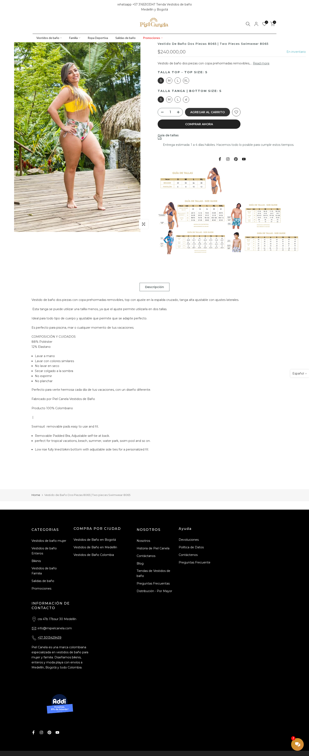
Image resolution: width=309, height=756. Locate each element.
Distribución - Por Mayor (154, 591)
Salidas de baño (125, 38)
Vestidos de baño (47, 38)
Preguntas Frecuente (194, 562)
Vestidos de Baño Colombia (94, 555)
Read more (261, 63)
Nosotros (143, 541)
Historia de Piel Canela (153, 548)
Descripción (154, 287)
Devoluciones (189, 540)
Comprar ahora (199, 124)
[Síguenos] (49, 7)
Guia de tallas (168, 135)
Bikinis (36, 561)
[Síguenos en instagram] (42, 7)
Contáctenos (188, 555)
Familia (73, 38)
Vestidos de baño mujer (49, 541)
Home (36, 495)
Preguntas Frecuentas (153, 583)
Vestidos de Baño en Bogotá (95, 540)
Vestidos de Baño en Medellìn (95, 547)
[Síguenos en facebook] (34, 7)
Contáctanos (146, 556)
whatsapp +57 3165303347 (136, 4)
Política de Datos (191, 547)
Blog (140, 563)
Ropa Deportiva (98, 38)
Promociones (151, 38)
